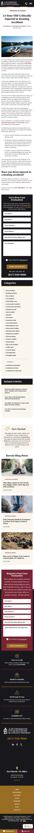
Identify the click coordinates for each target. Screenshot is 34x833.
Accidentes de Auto (12, 368)
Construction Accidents (13, 307)
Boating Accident (18, 11)
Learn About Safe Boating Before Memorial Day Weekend (15, 398)
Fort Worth (17, 795)
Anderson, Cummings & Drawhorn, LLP (17, 26)
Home (17, 789)
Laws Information (11, 323)
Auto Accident (10, 290)
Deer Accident (10, 312)
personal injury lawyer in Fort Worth (12, 122)
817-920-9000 (26, 3)
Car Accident (10, 298)
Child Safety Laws (11, 301)
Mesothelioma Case (12, 325)
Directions (17, 780)
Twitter (21, 744)
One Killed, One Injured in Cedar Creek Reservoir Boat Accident (17, 404)
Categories (10, 282)
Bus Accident (10, 296)
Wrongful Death (11, 355)
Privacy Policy (25, 818)
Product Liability (11, 339)
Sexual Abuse (10, 342)
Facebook (17, 744)
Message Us (10, 831)
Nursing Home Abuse (12, 331)
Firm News (9, 317)
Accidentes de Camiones (13, 371)
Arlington (17, 801)
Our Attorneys (17, 792)
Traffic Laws (10, 347)
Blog (17, 807)
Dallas (17, 798)
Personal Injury (11, 336)
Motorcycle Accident (12, 328)
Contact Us (17, 810)
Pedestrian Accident (12, 334)
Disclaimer (23, 260)
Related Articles (13, 381)
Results (17, 804)
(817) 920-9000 (19, 188)
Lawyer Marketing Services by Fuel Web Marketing (20, 820)
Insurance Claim (11, 320)
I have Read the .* (18, 260)
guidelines (26, 437)
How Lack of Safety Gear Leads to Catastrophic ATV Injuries (16, 557)
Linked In (13, 744)
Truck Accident (10, 350)
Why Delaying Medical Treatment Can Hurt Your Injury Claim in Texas (16, 521)
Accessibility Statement (8, 819)
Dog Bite (8, 315)
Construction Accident (13, 304)
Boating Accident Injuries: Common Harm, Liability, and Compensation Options (16, 391)
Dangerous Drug (11, 309)
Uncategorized (10, 352)
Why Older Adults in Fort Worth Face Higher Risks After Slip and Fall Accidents (16, 485)
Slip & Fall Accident (12, 344)
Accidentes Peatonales (13, 365)
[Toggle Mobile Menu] (30, 3)
